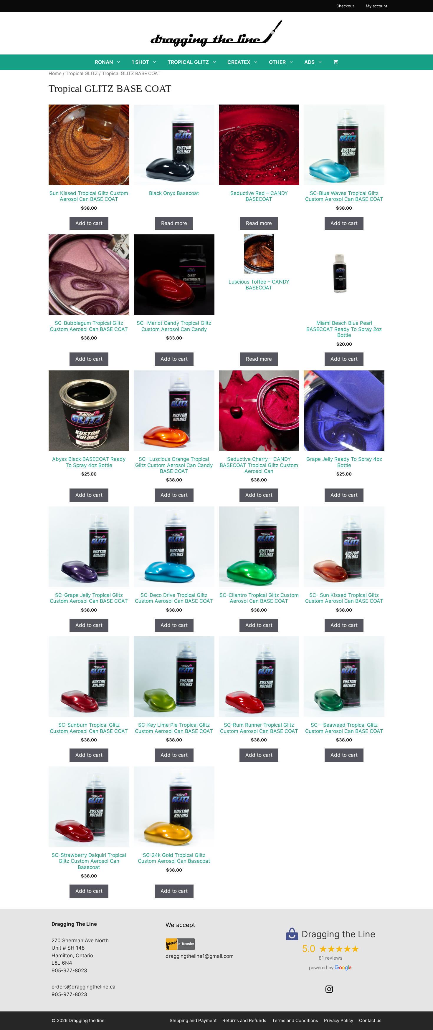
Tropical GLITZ (82, 73)
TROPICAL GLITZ (188, 62)
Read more (174, 223)
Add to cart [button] (89, 223)
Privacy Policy (338, 1020)
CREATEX (238, 62)
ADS (309, 62)
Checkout (345, 6)
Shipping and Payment (193, 1020)
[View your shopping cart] (335, 62)
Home (55, 73)
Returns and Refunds (244, 1020)
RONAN (104, 62)
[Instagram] (329, 989)
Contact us (370, 1020)
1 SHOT (140, 62)
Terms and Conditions (295, 1020)
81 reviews (330, 958)
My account (376, 6)
